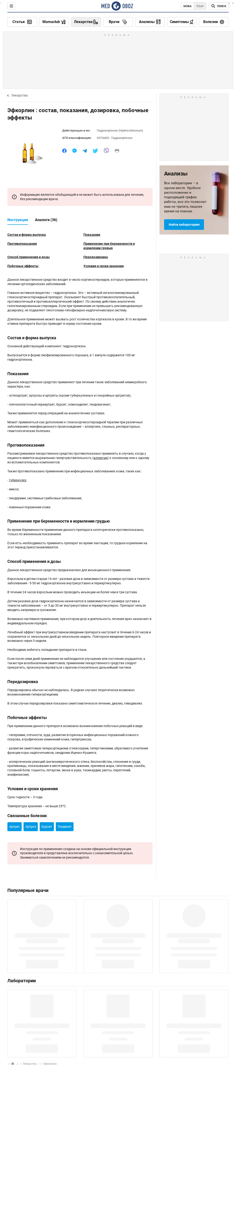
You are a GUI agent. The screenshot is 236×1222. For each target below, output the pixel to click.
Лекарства (19, 95)
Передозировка (95, 257)
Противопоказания (22, 244)
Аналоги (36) (46, 220)
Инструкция (17, 220)
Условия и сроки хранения (103, 266)
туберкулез (17, 480)
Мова (187, 6)
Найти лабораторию (184, 224)
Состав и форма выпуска (26, 235)
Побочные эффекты (22, 266)
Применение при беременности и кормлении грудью (109, 246)
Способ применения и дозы (28, 257)
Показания (91, 235)
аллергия (101, 458)
